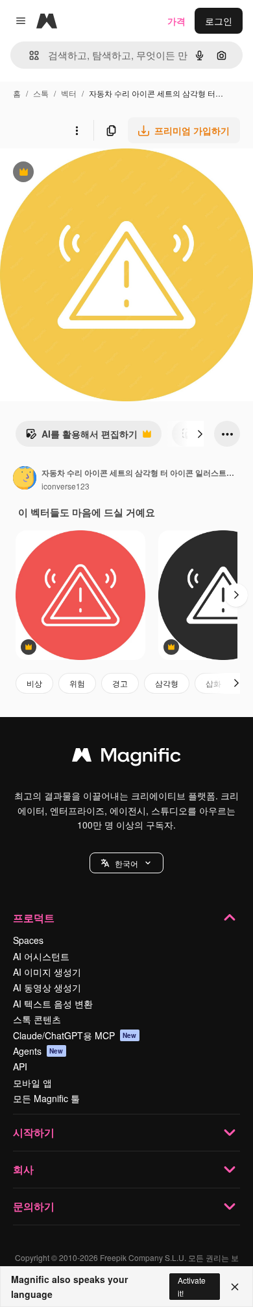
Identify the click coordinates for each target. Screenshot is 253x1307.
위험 (77, 683)
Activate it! (192, 1286)
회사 (23, 1169)
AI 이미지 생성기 (47, 971)
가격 (176, 20)
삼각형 (166, 683)
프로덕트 (33, 917)
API (20, 1066)
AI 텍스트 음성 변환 (53, 1003)
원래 (74, 173)
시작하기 (33, 1132)
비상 (34, 683)
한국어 (126, 863)
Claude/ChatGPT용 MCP (75, 1035)
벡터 (69, 93)
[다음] (199, 434)
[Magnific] (126, 758)
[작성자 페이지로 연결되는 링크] (24, 479)
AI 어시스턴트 (41, 956)
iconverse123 (66, 485)
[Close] (235, 1287)
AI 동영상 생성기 (47, 987)
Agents (38, 1050)
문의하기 (33, 1206)
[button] (126, 863)
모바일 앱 (32, 1082)
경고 (120, 683)
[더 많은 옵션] (77, 130)
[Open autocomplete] (29, 55)
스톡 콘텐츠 (37, 1019)
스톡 (41, 93)
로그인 (218, 20)
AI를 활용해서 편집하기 (81, 437)
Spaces (28, 940)
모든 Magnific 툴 (46, 1098)
